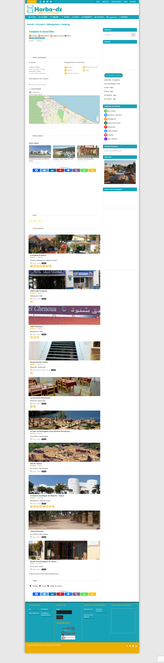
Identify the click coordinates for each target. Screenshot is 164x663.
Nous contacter (34, 613)
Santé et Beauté (112, 131)
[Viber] (76, 170)
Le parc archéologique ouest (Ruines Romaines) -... (51, 431)
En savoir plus (88, 609)
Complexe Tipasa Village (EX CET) (63, 159)
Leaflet (82, 123)
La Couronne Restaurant (40, 398)
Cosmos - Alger (108, 87)
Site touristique (43, 436)
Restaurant (33, 367)
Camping (65, 24)
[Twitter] (44, 170)
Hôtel (41, 296)
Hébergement (53, 24)
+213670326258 (36, 89)
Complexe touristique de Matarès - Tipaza (47, 496)
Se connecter (133, 1)
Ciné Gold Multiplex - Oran (112, 83)
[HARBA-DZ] (44, 9)
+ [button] (97, 117)
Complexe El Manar (38, 255)
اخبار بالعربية (112, 17)
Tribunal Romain (36, 531)
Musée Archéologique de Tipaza (43, 561)
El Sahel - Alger (108, 91)
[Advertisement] (102, 7)
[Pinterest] (60, 170)
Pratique (124, 17)
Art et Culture (34, 436)
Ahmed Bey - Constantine (112, 80)
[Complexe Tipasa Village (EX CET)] (64, 151)
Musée (41, 566)
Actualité (100, 17)
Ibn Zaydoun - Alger (110, 99)
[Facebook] (36, 170)
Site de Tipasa (36, 463)
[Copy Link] (92, 170)
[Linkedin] (52, 170)
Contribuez (44, 609)
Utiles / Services (112, 139)
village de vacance (51, 260)
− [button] (97, 120)
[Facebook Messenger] (68, 170)
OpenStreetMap (90, 123)
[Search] (133, 35)
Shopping (110, 135)
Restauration (42, 367)
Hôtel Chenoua (36, 327)
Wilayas (66, 17)
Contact (125, 1)
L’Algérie (44, 17)
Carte (77, 17)
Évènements (88, 17)
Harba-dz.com (39, 645)
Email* (58, 609)
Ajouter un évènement (116, 1)
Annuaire (55, 17)
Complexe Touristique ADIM (85, 159)
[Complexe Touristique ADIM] (88, 151)
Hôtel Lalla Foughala (38, 291)
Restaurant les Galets (39, 362)
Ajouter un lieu (105, 1)
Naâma (120, 173)
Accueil (97, 1)
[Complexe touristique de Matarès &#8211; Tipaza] (40, 151)
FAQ (30, 609)
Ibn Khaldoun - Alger (110, 95)
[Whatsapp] (84, 170)
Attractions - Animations (115, 115)
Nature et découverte (114, 123)
